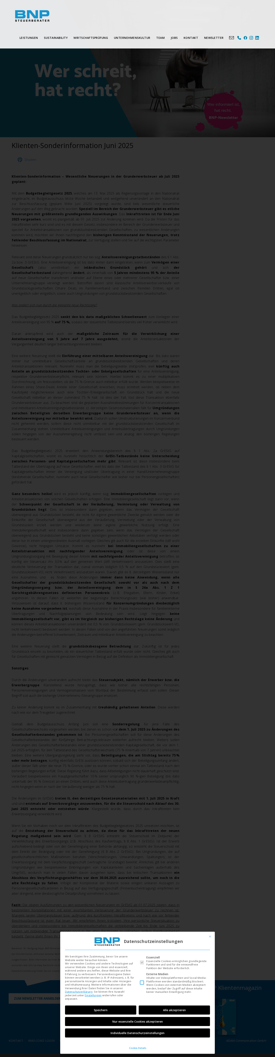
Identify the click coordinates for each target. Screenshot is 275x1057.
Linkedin (257, 38)
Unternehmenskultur (132, 38)
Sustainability (56, 38)
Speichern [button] (101, 1010)
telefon (239, 38)
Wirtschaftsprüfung (90, 38)
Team (160, 38)
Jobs (174, 38)
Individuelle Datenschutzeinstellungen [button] (137, 1033)
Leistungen (29, 38)
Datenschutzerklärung (78, 991)
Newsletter (214, 38)
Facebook (245, 38)
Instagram (251, 38)
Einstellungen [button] (93, 995)
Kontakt (191, 38)
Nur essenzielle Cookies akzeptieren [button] (137, 1021)
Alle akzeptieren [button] (174, 1010)
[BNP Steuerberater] (32, 16)
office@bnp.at (232, 38)
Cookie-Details (137, 1048)
